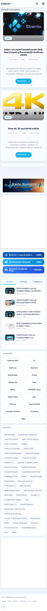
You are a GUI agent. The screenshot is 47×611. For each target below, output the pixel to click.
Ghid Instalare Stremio (33, 490)
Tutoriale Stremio (12, 411)
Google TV (35, 495)
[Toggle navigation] (43, 4)
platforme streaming (12, 514)
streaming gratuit (29, 528)
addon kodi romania (12, 453)
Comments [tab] (37, 282)
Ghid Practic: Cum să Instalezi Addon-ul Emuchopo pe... (25, 337)
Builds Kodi (12, 375)
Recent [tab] (9, 282)
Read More (22, 81)
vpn (6, 532)
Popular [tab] (23, 282)
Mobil (12, 390)
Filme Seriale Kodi (25, 481)
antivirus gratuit (10, 467)
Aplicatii (34, 368)
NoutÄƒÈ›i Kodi (34, 390)
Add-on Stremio (11, 444)
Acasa (4, 601)
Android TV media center (28, 463)
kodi (27, 500)
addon (24, 444)
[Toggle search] (36, 4)
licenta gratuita (26, 504)
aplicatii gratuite (11, 472)
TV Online (34, 411)
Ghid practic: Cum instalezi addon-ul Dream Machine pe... (28, 314)
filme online (9, 481)
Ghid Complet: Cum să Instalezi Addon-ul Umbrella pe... (29, 291)
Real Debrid (35, 518)
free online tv (10, 486)
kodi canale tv (10, 504)
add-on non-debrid (30, 439)
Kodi (34, 382)
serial (6, 523)
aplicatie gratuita (29, 467)
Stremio (12, 404)
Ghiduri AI (12, 382)
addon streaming (32, 453)
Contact (34, 601)
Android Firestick (29, 458)
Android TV (9, 463)
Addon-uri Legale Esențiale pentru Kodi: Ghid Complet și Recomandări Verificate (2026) (23, 52)
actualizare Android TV (28, 435)
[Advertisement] (23, 222)
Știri (34, 397)
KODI (9, 601)
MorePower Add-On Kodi (14, 509)
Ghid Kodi (8, 495)
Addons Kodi (12, 360)
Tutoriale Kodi (34, 404)
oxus (22, 59)
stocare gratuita (11, 528)
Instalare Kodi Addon (12, 500)
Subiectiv (6, 3)
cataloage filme (10, 476)
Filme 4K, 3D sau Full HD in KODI (23, 128)
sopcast (34, 523)
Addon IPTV (29, 449)
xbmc (14, 532)
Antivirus (13, 368)
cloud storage (36, 476)
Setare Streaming (20, 523)
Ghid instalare (25, 486)
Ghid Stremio (21, 495)
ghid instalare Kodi (12, 490)
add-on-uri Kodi (11, 439)
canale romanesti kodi (31, 472)
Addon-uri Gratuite (12, 449)
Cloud (34, 375)
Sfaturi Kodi (13, 397)
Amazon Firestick (11, 458)
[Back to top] (3, 606)
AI (34, 360)
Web (23, 419)
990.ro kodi (9, 435)
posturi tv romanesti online (15, 518)
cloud (23, 476)
